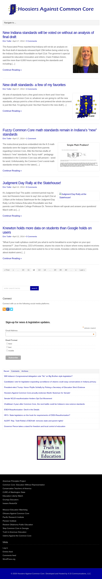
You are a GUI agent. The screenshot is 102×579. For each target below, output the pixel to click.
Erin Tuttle (7, 41)
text (9, 347)
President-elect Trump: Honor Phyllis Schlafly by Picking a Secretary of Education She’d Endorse (44, 387)
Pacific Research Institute (13, 517)
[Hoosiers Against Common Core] (51, 14)
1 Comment (31, 138)
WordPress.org (9, 559)
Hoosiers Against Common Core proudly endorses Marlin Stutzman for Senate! (37, 393)
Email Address (50, 330)
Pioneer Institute (9, 521)
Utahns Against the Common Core (17, 536)
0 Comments (31, 236)
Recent (6, 371)
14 (45, 270)
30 (61, 270)
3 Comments (31, 41)
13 (39, 270)
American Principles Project (14, 481)
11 (28, 270)
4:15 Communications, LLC (79, 573)
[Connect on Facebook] (7, 309)
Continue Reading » (12, 70)
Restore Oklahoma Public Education (18, 525)
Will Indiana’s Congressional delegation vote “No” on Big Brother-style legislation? (38, 376)
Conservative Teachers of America (17, 488)
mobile (11, 351)
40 (66, 270)
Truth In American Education (14, 532)
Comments (15, 371)
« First (6, 270)
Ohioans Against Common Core (16, 513)
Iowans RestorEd (10, 503)
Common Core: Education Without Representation (24, 485)
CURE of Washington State (14, 492)
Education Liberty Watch (13, 496)
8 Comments (31, 187)
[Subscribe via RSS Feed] (4, 309)
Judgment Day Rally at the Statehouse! (32, 183)
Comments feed (9, 555)
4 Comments (31, 89)
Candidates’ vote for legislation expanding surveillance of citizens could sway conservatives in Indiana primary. (50, 382)
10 (23, 270)
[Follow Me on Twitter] (11, 309)
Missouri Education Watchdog (15, 510)
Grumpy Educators (10, 500)
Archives (25, 371)
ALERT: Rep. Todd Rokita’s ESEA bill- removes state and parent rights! (33, 421)
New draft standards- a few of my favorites (34, 85)
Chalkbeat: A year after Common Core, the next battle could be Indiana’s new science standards (44, 404)
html (10, 344)
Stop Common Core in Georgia (16, 528)
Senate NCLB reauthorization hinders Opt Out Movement (28, 398)
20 (55, 270)
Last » (82, 270)
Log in (5, 548)
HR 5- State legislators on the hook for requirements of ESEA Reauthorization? (37, 415)
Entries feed (8, 552)
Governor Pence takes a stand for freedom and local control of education (34, 426)
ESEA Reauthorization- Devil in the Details (21, 410)
